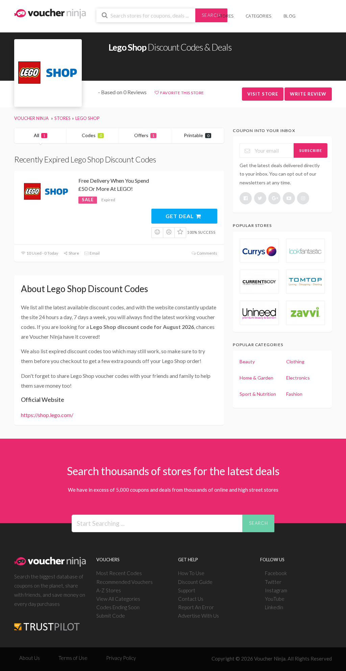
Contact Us (190, 599)
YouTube (275, 599)
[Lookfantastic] (305, 250)
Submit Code (110, 616)
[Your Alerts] (307, 12)
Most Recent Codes (119, 573)
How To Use (191, 573)
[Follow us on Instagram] (303, 198)
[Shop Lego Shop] (48, 73)
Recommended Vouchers (124, 582)
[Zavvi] (305, 313)
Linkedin (274, 607)
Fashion (294, 394)
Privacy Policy (121, 658)
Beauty (247, 361)
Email (94, 253)
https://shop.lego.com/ (47, 415)
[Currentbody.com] (259, 281)
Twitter (273, 582)
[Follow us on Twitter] (260, 198)
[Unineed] (259, 313)
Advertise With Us (198, 616)
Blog (289, 16)
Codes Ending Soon (118, 607)
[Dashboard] (318, 12)
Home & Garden (256, 378)
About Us (29, 658)
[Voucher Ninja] (50, 13)
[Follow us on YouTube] (289, 198)
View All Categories (118, 599)
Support (186, 590)
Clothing (295, 361)
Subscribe (310, 150)
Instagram (276, 590)
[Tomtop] (305, 281)
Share (73, 253)
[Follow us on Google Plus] (274, 198)
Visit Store (262, 94)
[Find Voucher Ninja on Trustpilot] (47, 621)
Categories (258, 16)
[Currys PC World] (259, 250)
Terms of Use (73, 658)
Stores (225, 16)
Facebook (276, 573)
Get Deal (180, 216)
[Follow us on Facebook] (246, 198)
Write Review (308, 94)
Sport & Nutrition (258, 394)
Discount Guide (195, 582)
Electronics (298, 378)
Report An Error (196, 607)
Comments (206, 253)
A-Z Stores (108, 590)
